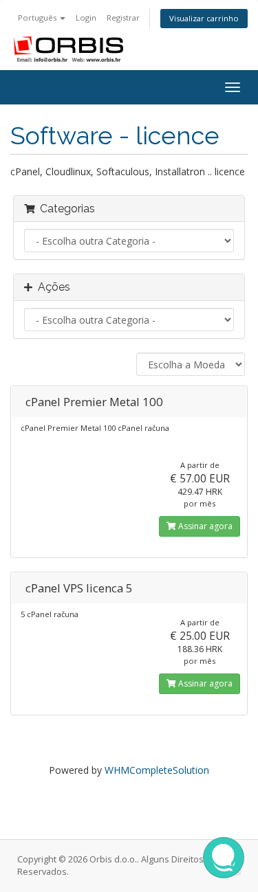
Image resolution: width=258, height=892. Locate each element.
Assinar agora (204, 526)
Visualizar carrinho (204, 18)
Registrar (123, 17)
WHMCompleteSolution (157, 770)
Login (86, 17)
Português (38, 17)
